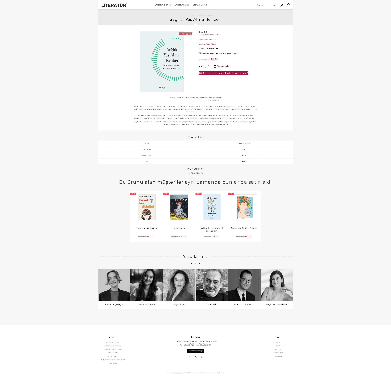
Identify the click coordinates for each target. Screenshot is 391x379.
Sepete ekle (223, 66)
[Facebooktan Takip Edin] (190, 357)
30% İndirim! (186, 34)
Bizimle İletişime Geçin (195, 351)
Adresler (278, 349)
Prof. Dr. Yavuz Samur (244, 304)
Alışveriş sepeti (289, 5)
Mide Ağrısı (179, 228)
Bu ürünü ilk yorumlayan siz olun (209, 34)
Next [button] (199, 263)
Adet (201, 66)
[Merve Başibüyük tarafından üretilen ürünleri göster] (146, 285)
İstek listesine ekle (207, 53)
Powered (220, 373)
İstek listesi (278, 356)
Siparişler (278, 346)
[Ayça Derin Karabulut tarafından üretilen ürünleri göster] (277, 285)
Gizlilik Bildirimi (113, 356)
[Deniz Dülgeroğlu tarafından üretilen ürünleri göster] (114, 285)
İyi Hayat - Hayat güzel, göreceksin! (211, 229)
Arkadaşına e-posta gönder (228, 53)
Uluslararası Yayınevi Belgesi (113, 349)
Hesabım (278, 342)
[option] (114, 289)
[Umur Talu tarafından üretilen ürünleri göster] (212, 285)
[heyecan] (195, 357)
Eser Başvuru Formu (113, 342)
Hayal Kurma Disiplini (146, 228)
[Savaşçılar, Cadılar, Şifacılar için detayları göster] (244, 207)
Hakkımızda (113, 363)
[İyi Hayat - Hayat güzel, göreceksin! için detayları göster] (212, 207)
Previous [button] (192, 263)
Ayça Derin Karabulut (277, 304)
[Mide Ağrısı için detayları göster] (179, 207)
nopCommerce (178, 373)
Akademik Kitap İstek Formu (113, 346)
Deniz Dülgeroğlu (114, 304)
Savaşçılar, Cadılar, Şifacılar (244, 228)
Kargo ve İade (113, 352)
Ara (274, 5)
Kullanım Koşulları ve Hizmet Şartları (113, 359)
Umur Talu (212, 304)
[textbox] (265, 5)
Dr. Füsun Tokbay (210, 44)
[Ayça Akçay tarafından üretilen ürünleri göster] (179, 285)
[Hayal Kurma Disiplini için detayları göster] (146, 207)
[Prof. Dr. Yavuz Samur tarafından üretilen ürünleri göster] (244, 285)
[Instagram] (201, 357)
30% (133, 194)
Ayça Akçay (179, 304)
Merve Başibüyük (146, 304)
